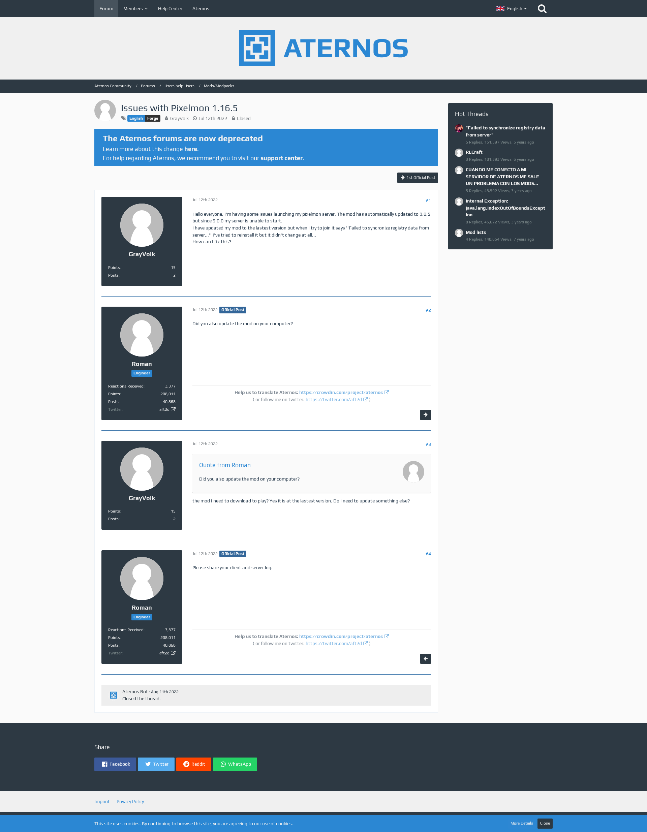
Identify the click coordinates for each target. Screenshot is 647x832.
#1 (428, 200)
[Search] (542, 8)
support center (281, 157)
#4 (428, 553)
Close (545, 823)
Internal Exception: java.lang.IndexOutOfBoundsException (505, 207)
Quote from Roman (225, 464)
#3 (428, 444)
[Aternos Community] (323, 48)
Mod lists (476, 232)
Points (114, 267)
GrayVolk (179, 118)
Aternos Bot (135, 691)
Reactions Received (126, 386)
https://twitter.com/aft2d (334, 399)
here (190, 148)
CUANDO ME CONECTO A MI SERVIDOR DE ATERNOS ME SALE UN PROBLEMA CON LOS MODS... (502, 176)
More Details (522, 823)
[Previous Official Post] (425, 659)
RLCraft (474, 152)
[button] (511, 8)
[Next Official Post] (425, 415)
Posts (113, 275)
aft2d (164, 409)
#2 (428, 310)
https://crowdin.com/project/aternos (341, 392)
